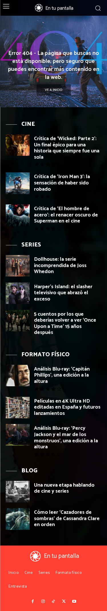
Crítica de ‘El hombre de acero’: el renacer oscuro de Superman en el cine (66, 214)
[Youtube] (74, 601)
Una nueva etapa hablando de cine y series (64, 488)
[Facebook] (33, 601)
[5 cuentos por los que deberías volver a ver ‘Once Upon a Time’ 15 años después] (18, 320)
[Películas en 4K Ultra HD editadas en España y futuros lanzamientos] (18, 407)
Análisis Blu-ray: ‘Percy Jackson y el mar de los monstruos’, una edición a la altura (66, 437)
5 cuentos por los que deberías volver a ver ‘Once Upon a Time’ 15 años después (65, 323)
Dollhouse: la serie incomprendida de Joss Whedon (60, 265)
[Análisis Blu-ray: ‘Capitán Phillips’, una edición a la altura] (18, 375)
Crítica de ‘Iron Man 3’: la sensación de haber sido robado (62, 182)
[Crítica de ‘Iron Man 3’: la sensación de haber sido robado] (18, 183)
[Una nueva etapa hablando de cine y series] (18, 491)
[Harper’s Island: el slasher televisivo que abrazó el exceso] (18, 293)
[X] (64, 601)
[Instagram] (43, 601)
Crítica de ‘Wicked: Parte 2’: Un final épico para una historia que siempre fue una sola (66, 148)
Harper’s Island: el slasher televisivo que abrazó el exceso (63, 292)
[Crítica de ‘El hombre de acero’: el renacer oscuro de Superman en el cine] (18, 215)
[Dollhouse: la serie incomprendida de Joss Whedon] (18, 265)
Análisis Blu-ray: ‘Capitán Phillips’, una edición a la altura (62, 375)
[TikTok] (53, 601)
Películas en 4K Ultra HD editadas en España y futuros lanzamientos (67, 407)
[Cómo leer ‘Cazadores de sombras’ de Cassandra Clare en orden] (18, 519)
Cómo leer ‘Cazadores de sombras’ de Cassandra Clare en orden (67, 518)
